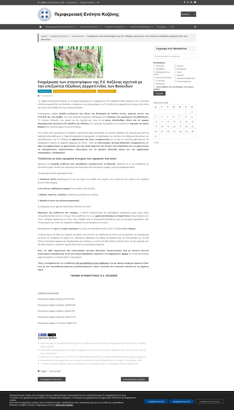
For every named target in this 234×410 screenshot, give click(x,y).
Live (172, 27)
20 (174, 126)
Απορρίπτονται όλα (181, 401)
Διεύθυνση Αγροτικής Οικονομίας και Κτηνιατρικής (75, 91)
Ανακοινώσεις (44, 91)
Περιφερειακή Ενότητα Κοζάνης (59, 27)
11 (162, 121)
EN (98, 2)
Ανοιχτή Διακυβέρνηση (140, 27)
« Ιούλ (156, 142)
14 (180, 121)
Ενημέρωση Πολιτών (89, 27)
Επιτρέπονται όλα (156, 401)
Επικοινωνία (72, 2)
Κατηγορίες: (159, 62)
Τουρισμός (161, 27)
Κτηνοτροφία (55, 371)
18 (162, 126)
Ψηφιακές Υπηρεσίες (114, 27)
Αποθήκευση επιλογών (209, 401)
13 (174, 121)
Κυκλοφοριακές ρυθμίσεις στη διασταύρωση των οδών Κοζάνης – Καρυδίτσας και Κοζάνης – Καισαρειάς (136, 379)
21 (180, 126)
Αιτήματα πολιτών (87, 2)
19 (168, 126)
